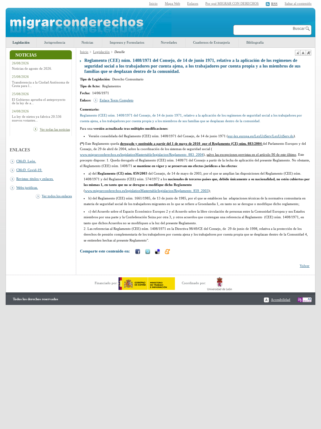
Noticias (87, 42)
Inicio (153, 3)
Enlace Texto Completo (117, 100)
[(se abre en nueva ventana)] (146, 283)
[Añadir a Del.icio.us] (158, 252)
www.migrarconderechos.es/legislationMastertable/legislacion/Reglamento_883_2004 (141, 154)
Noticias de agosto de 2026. (32, 68)
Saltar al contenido (298, 3)
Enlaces (192, 3)
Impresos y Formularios (127, 42)
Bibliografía (255, 42)
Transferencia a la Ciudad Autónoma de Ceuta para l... (40, 84)
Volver (304, 266)
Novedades (169, 42)
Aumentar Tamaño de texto (308, 53)
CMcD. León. (26, 161)
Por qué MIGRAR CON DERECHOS (232, 3)
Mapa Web (172, 3)
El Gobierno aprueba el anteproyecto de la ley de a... (39, 101)
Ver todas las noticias (55, 129)
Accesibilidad (280, 299)
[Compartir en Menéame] (168, 252)
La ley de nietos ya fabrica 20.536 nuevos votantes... (36, 118)
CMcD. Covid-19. (29, 170)
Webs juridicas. (27, 187)
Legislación (21, 42)
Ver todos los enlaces (57, 196)
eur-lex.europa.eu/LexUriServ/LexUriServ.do (261, 136)
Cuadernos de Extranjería (211, 42)
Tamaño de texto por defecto (303, 53)
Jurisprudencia (54, 42)
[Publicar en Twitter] (148, 252)
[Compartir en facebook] (138, 252)
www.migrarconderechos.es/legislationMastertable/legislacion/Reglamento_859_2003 (146, 191)
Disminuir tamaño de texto (297, 53)
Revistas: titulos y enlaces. (35, 179)
